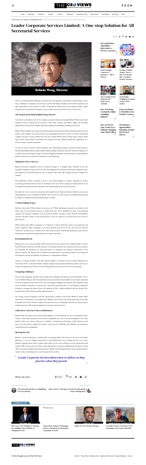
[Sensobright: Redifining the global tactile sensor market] (127, 90)
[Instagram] (128, 5)
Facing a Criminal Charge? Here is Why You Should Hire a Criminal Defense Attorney (126, 74)
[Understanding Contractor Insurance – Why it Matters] (108, 63)
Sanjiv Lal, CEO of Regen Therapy (86, 426)
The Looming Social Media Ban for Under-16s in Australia (108, 100)
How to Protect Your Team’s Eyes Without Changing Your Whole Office (108, 128)
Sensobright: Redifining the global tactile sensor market (127, 100)
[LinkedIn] (131, 5)
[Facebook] (122, 5)
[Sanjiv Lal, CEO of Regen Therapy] (88, 415)
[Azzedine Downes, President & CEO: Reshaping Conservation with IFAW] (120, 415)
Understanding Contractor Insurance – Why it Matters (107, 73)
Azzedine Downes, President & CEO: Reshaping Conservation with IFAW (119, 427)
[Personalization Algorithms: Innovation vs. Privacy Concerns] (127, 49)
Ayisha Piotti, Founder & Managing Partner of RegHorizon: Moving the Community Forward (55, 428)
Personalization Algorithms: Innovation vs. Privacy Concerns (108, 47)
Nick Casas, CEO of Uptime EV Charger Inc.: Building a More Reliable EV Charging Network (25, 428)
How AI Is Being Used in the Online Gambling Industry (108, 113)
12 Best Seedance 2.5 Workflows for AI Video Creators (126, 112)
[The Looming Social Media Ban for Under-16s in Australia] (108, 90)
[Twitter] (125, 5)
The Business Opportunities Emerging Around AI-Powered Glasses (126, 129)
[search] (13, 5)
